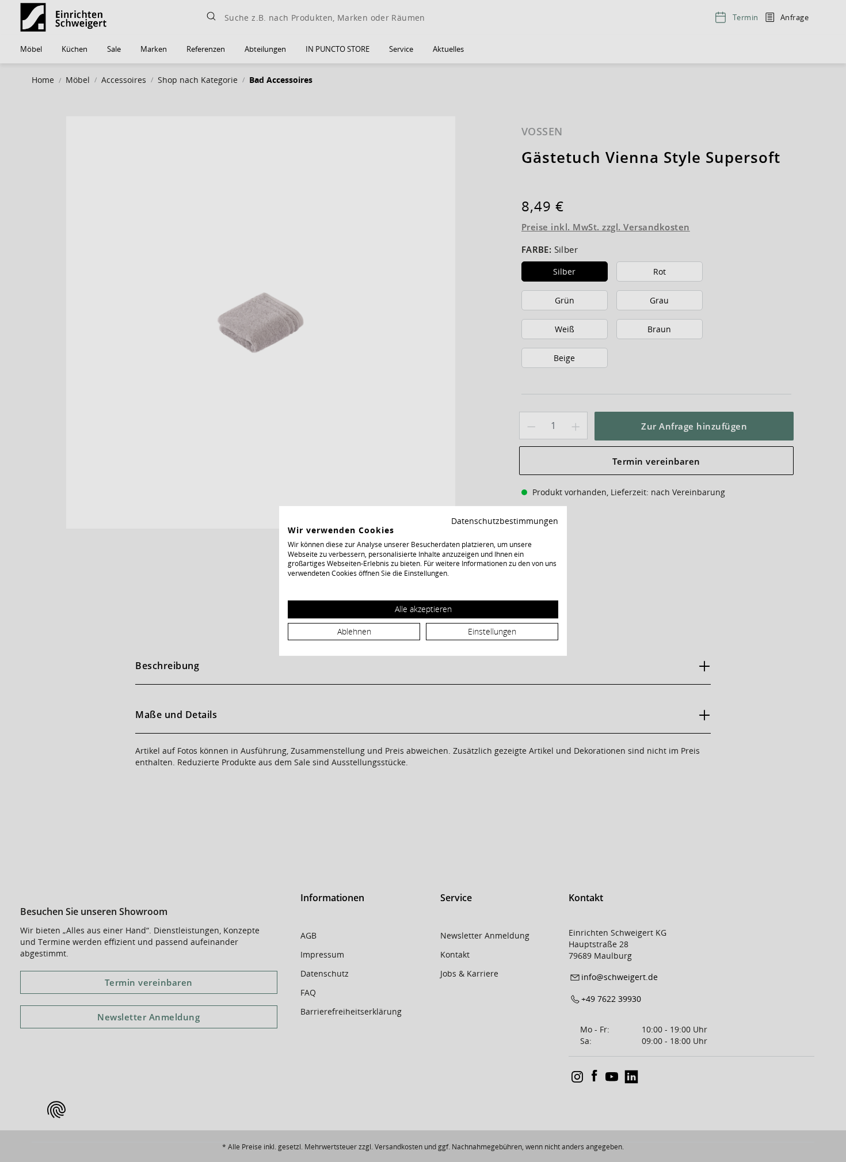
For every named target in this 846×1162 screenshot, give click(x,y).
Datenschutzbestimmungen (504, 520)
